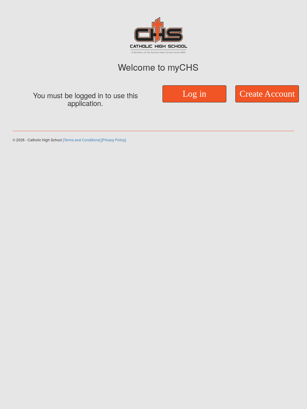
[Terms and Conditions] (81, 139)
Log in (194, 94)
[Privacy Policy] (113, 139)
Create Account (267, 94)
